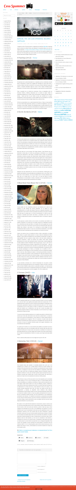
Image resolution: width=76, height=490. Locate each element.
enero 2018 (6, 212)
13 (57, 39)
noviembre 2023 (7, 82)
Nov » (58, 49)
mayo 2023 (6, 93)
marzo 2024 (6, 75)
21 (60, 42)
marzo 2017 (6, 231)
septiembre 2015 (7, 265)
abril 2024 (6, 73)
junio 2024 (6, 69)
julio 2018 (6, 201)
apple (63, 101)
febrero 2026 (7, 32)
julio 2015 (6, 268)
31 (68, 45)
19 (55, 42)
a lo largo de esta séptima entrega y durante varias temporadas (37, 49)
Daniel (49, 183)
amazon (59, 99)
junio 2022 (6, 114)
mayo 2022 (6, 116)
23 (65, 42)
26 (55, 45)
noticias (67, 110)
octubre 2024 (7, 62)
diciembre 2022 (7, 103)
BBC (58, 103)
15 (63, 39)
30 (65, 45)
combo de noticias (67, 103)
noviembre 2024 (7, 60)
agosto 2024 (6, 65)
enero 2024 (6, 78)
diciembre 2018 (7, 192)
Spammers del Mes (65, 116)
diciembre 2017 (7, 214)
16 (65, 39)
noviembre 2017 (7, 216)
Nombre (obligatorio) (41, 466)
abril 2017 (6, 229)
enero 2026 (6, 34)
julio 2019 (6, 179)
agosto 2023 (6, 88)
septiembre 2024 (7, 63)
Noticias (16, 9)
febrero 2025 (7, 54)
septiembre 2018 (7, 198)
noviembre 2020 (7, 149)
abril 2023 (6, 95)
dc (71, 103)
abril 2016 (6, 252)
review (66, 112)
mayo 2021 (6, 138)
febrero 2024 (7, 76)
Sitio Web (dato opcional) (42, 472)
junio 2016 (6, 248)
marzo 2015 (6, 276)
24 (68, 42)
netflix (62, 110)
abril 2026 (6, 28)
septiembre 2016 (7, 242)
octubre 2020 (7, 151)
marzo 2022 (6, 119)
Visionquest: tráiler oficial (61, 69)
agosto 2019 (6, 177)
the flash (67, 118)
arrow (55, 103)
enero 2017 (6, 235)
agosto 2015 (6, 267)
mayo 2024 (6, 71)
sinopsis (60, 116)
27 (57, 45)
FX (55, 106)
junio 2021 (6, 136)
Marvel (65, 108)
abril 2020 (6, 162)
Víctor (35, 58)
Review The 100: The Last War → (46, 479)
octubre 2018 (7, 196)
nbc (59, 110)
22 (63, 42)
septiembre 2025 (7, 41)
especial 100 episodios (29, 444)
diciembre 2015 (7, 259)
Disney (62, 104)
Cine (11, 9)
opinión (41, 444)
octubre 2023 (7, 84)
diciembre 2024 (7, 58)
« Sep (55, 49)
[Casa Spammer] (18, 5)
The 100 (45, 43)
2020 (26, 13)
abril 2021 (6, 140)
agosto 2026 (6, 21)
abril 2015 (6, 274)
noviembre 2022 (7, 104)
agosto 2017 (6, 222)
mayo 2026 (6, 26)
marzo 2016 (6, 253)
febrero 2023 (7, 99)
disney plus (67, 105)
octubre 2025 (7, 39)
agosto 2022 (6, 110)
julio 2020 (6, 157)
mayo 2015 (6, 272)
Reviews (57, 114)
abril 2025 (6, 50)
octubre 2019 (7, 173)
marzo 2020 (6, 164)
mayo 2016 (6, 250)
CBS (60, 103)
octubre (30, 13)
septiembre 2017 (7, 220)
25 (71, 42)
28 (60, 45)
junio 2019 (6, 181)
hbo (64, 106)
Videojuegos (37, 9)
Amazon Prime (64, 99)
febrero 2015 (7, 278)
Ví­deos (30, 9)
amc (61, 101)
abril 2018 (6, 207)
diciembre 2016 (7, 237)
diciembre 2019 (7, 170)
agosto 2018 (6, 199)
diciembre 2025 (7, 36)
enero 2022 (6, 123)
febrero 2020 (7, 166)
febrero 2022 (7, 121)
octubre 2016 (7, 240)
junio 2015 (6, 270)
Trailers (65, 120)
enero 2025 (6, 56)
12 (55, 39)
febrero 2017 (7, 233)
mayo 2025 (6, 49)
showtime (56, 116)
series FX (68, 114)
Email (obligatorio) (41, 469)
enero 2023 (6, 101)
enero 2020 (6, 168)
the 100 (47, 444)
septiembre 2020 (7, 153)
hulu (70, 106)
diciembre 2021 (7, 125)
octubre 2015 (7, 263)
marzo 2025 (6, 52)
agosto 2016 (6, 244)
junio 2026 (6, 24)
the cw (50, 444)
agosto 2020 (6, 155)
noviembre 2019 (7, 172)
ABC (55, 99)
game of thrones (59, 106)
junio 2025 (6, 47)
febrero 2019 (7, 188)
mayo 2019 (6, 183)
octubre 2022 (7, 106)
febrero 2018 (7, 211)
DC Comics (57, 105)
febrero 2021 (7, 144)
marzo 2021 (6, 142)
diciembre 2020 (7, 147)
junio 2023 (6, 91)
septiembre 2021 (7, 130)
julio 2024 (6, 67)
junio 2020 (6, 158)
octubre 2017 (7, 218)
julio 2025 (6, 45)
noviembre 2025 (7, 37)
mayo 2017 (6, 227)
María (40, 112)
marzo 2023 (6, 97)
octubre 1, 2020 (26, 43)
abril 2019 (6, 185)
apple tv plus (68, 101)
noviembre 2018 (7, 194)
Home (23, 13)
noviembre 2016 (7, 239)
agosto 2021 (6, 132)
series (44, 444)
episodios (22, 444)
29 (63, 45)
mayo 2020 (6, 160)
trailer (61, 120)
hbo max (67, 106)
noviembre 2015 (7, 261)
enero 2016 (6, 257)
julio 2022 (6, 112)
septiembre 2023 (7, 86)
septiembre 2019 (7, 175)
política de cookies (9, 487)
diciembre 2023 (7, 80)
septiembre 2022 (7, 108)
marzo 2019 (6, 186)
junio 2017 (6, 226)
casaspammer (19, 43)
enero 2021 (6, 145)
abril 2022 (6, 117)
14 (60, 39)
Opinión (23, 9)
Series (4, 9)
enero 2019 (6, 190)
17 (68, 39)
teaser (58, 118)
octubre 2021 (7, 129)
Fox (71, 104)
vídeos (70, 120)
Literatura (45, 9)
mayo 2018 (6, 205)
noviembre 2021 (7, 127)
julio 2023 (6, 90)
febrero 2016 (7, 255)
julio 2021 (6, 134)
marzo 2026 (6, 30)
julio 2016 (6, 246)
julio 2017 (6, 224)
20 (57, 42)
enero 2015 (6, 280)
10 (68, 36)
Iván (33, 272)
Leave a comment (33, 43)
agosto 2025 (6, 43)
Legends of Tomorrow (58, 108)
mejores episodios (36, 444)
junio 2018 (6, 203)
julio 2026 (6, 22)
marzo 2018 (6, 209)
